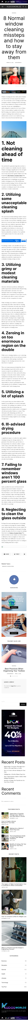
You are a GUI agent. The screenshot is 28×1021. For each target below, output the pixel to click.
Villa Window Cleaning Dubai (14, 175)
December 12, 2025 (14, 818)
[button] (25, 6)
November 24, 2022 (6, 918)
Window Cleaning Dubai (15, 533)
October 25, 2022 (5, 950)
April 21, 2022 (18, 673)
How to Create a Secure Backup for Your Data (14, 771)
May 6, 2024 (12, 840)
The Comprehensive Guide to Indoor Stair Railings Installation (15, 777)
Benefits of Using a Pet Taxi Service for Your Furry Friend (14, 781)
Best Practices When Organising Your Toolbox (14, 670)
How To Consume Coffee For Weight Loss (14, 916)
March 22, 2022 (10, 62)
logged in (13, 686)
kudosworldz (14, 7)
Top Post (4, 987)
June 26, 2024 (13, 831)
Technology (5, 982)
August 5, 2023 (13, 848)
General (14, 595)
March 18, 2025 (5, 824)
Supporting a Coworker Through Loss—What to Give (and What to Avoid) (14, 767)
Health (3, 974)
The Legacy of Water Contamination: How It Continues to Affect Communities (14, 884)
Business (14, 12)
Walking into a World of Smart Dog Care (14, 774)
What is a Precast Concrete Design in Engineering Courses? (12, 948)
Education (4, 965)
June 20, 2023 (5, 887)
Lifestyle (4, 978)
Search (3, 701)
